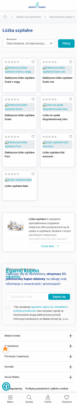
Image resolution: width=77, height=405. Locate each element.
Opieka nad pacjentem (28, 17)
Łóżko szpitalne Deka (16, 186)
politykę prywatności (24, 310)
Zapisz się (59, 296)
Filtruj (66, 43)
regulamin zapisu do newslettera (49, 307)
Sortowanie (11, 39)
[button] (6, 386)
